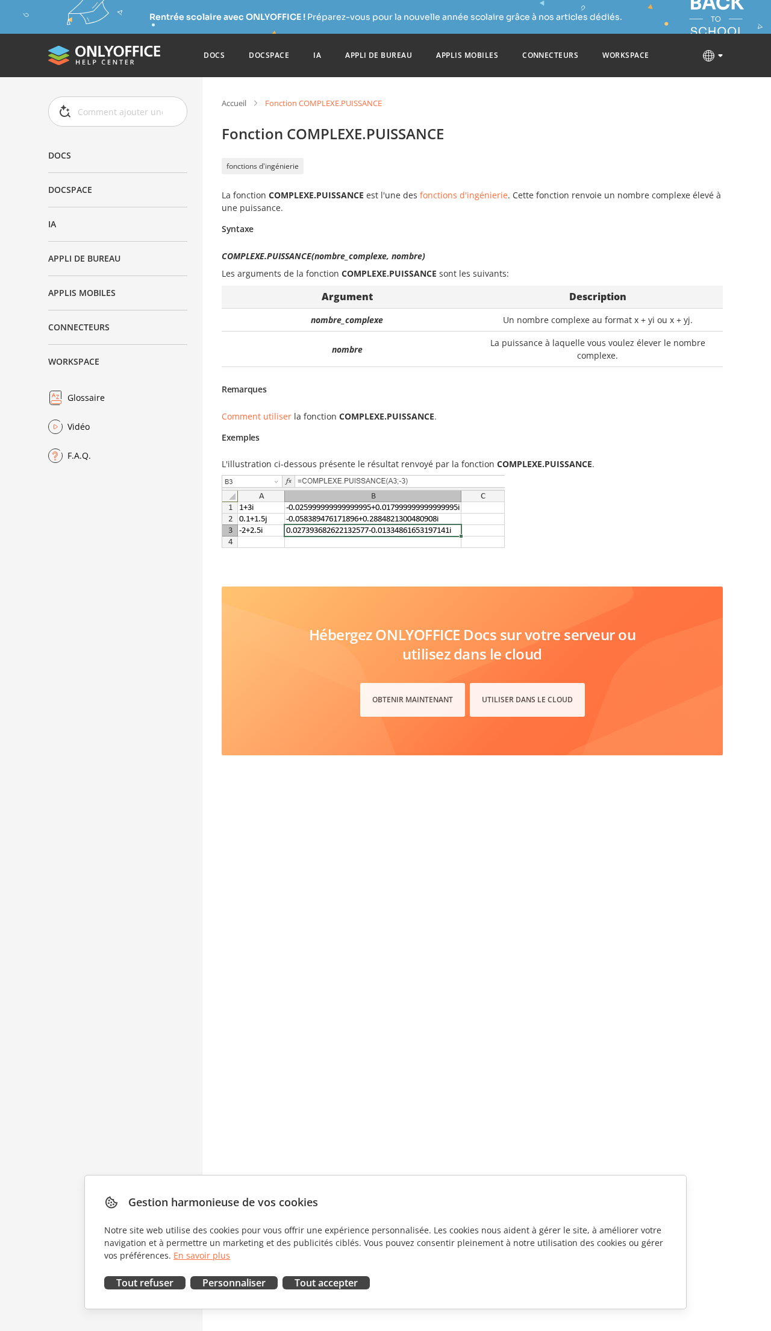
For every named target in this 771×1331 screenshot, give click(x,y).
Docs (59, 155)
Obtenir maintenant (412, 699)
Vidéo (78, 426)
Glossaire (86, 397)
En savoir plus (201, 1255)
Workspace (73, 361)
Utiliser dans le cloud (527, 699)
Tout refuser (144, 1282)
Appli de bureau (84, 258)
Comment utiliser (257, 416)
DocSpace (70, 189)
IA (52, 224)
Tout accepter (326, 1282)
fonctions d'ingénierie (262, 166)
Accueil (234, 103)
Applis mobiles (82, 292)
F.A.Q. (79, 455)
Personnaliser (234, 1282)
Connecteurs (79, 327)
